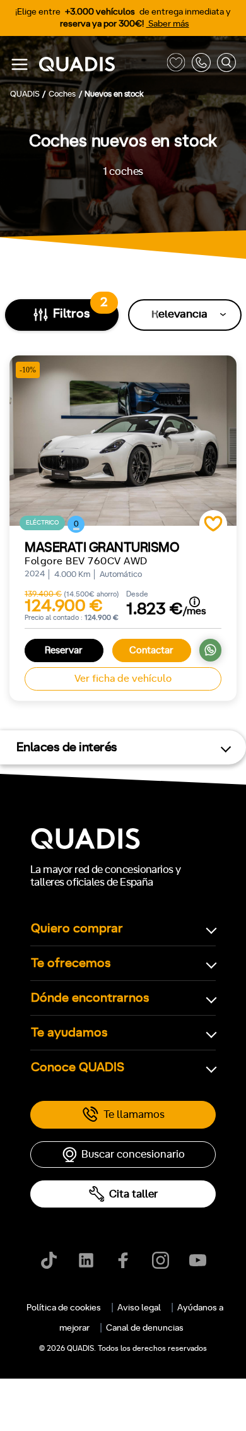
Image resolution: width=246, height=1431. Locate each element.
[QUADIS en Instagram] (161, 1260)
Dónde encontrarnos (90, 998)
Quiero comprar (77, 928)
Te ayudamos (69, 1032)
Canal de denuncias (145, 1328)
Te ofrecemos (71, 963)
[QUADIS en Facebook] (123, 1260)
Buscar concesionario (133, 1154)
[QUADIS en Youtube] (198, 1260)
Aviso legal (139, 1307)
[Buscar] (226, 64)
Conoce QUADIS (77, 1067)
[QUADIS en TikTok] (49, 1260)
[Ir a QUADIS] (99, 64)
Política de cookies (63, 1307)
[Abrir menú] (19, 64)
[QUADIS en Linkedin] (86, 1260)
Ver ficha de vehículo (123, 679)
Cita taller (133, 1194)
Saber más (167, 24)
